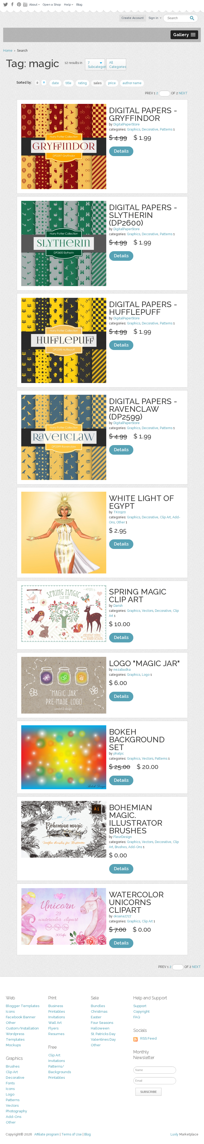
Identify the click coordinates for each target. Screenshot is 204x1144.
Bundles (98, 1006)
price (112, 83)
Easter (96, 1017)
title (68, 83)
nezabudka (122, 669)
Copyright (141, 1011)
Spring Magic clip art (137, 595)
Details (121, 151)
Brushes (121, 847)
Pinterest (19, 4)
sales (97, 83)
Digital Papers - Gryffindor (143, 114)
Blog (87, 1134)
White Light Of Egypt (141, 502)
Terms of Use (71, 1134)
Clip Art (165, 517)
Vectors (147, 611)
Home (7, 50)
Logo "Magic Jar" (144, 663)
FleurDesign (122, 837)
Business (55, 1006)
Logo (146, 675)
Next (183, 93)
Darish (118, 606)
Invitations (56, 1017)
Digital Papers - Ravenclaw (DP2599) (143, 409)
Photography (16, 1111)
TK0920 (119, 512)
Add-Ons (135, 847)
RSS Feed (148, 1038)
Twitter (5, 4)
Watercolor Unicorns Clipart (136, 902)
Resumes (56, 1034)
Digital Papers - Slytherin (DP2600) (143, 215)
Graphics (133, 129)
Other (120, 522)
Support (139, 1006)
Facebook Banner (21, 1017)
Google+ (25, 4)
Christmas (99, 1011)
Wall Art (55, 1023)
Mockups (13, 1045)
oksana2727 (122, 916)
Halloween (100, 1028)
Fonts (10, 1083)
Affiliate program (46, 1134)
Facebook (12, 4)
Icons (10, 1011)
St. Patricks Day (103, 1034)
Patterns (166, 129)
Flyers (53, 1028)
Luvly (174, 1134)
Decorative (150, 129)
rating (82, 83)
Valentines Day (103, 1039)
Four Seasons (102, 1023)
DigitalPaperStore (126, 124)
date (55, 83)
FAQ (136, 1017)
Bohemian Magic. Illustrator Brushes (135, 819)
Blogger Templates (22, 1006)
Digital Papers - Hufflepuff (143, 308)
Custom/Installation (22, 1028)
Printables (56, 1011)
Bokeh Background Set (137, 739)
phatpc (118, 753)
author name (132, 83)
